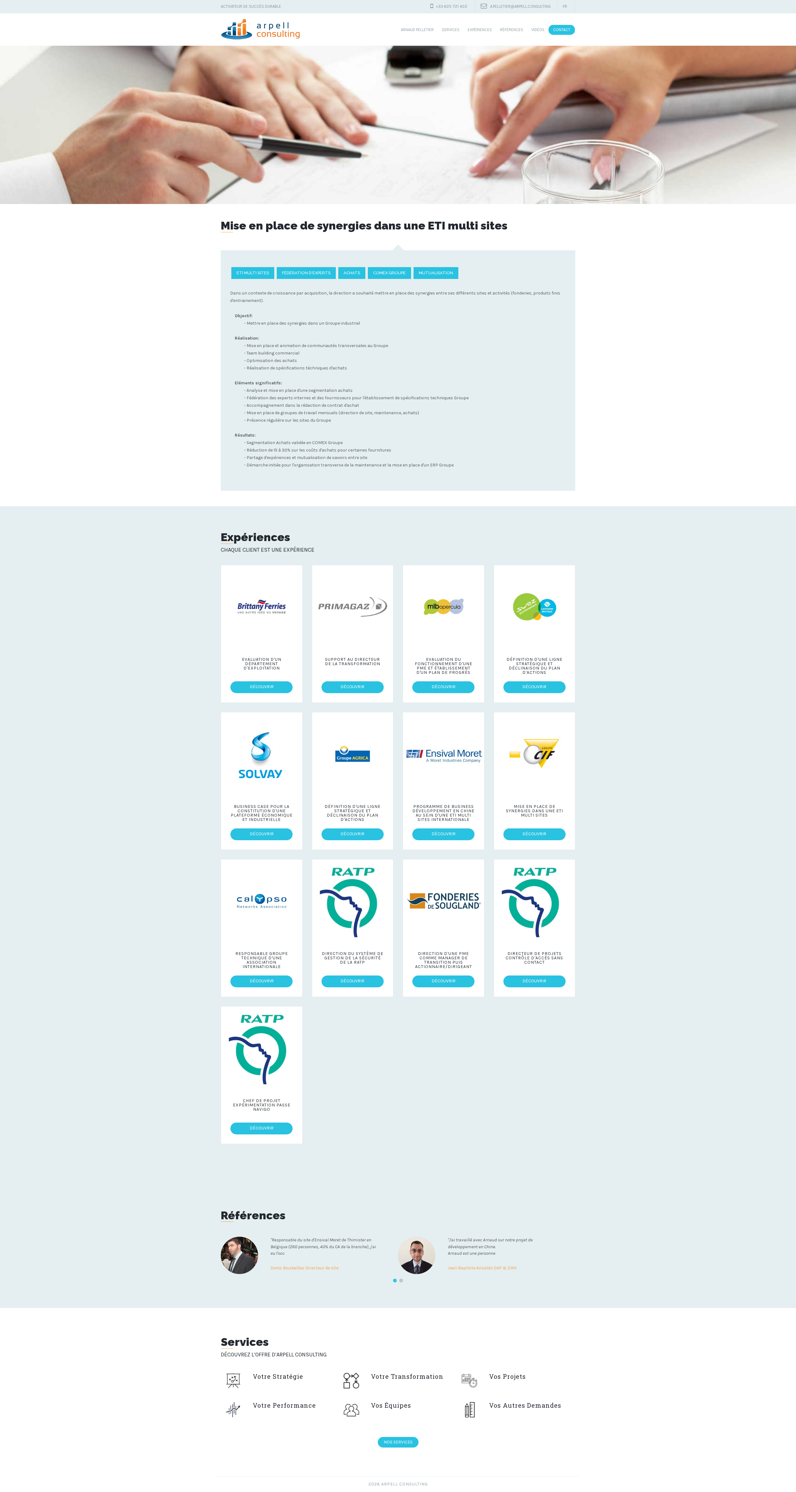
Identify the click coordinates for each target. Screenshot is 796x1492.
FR (565, 6)
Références (511, 29)
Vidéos (537, 29)
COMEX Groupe (389, 273)
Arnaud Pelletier (417, 29)
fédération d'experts (306, 273)
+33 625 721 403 (451, 6)
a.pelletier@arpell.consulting (520, 6)
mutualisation (436, 273)
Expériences (480, 29)
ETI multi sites (253, 273)
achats (352, 273)
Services (451, 29)
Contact (561, 29)
